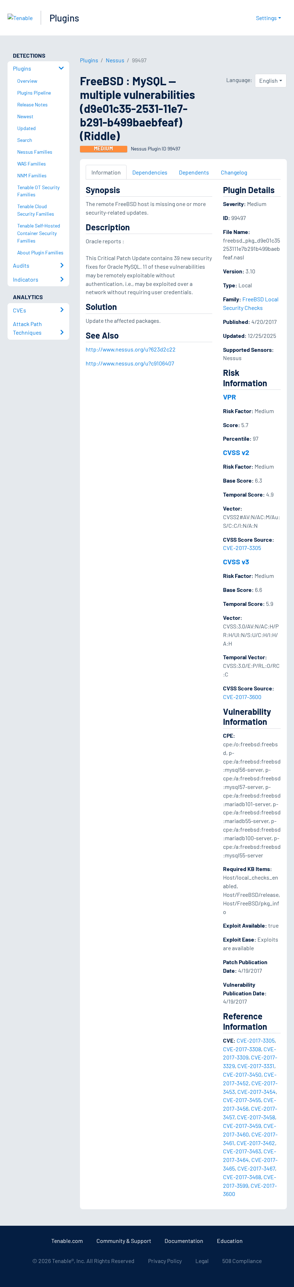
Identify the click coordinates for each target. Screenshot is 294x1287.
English (268, 80)
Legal (202, 1260)
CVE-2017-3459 (242, 1125)
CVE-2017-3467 (256, 1168)
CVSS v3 (236, 561)
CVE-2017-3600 (242, 696)
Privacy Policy (165, 1260)
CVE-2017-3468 (242, 1176)
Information (106, 172)
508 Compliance (242, 1260)
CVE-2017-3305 (242, 547)
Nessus (115, 60)
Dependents (194, 172)
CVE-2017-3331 (255, 1065)
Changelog (234, 172)
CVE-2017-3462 (256, 1142)
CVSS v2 (236, 452)
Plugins (64, 17)
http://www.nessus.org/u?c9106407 (130, 363)
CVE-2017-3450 (242, 1074)
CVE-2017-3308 (242, 1049)
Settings (266, 17)
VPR (229, 396)
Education (230, 1240)
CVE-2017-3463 (242, 1151)
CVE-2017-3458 (256, 1117)
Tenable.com (67, 1240)
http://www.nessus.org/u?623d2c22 (131, 349)
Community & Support (123, 1240)
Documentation (184, 1240)
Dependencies (149, 172)
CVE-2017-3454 (256, 1091)
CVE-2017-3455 (242, 1099)
